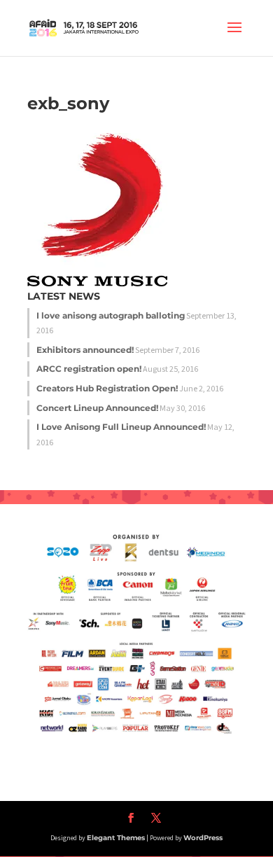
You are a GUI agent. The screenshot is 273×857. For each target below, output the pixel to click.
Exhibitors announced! (85, 349)
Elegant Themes (116, 837)
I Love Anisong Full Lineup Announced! (121, 426)
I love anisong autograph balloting (110, 315)
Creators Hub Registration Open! (107, 388)
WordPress (203, 837)
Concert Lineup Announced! (97, 408)
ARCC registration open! (88, 368)
